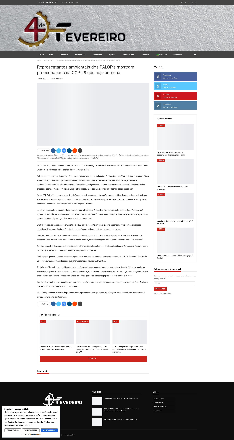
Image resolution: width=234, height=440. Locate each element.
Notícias (161, 126)
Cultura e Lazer (129, 55)
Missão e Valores (160, 407)
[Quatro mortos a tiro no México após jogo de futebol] (175, 240)
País (51, 55)
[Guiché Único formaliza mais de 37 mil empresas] (175, 171)
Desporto (145, 55)
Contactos (157, 410)
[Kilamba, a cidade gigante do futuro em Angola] (97, 422)
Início (41, 55)
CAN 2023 (163, 55)
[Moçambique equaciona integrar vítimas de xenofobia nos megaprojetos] (57, 332)
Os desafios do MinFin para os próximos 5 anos (121, 398)
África (42, 322)
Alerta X (64, 2)
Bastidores (97, 55)
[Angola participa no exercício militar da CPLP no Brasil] (175, 206)
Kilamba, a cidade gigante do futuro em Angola (120, 419)
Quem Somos (159, 399)
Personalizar (13, 430)
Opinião (112, 55)
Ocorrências (177, 55)
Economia (64, 55)
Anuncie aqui (73, 2)
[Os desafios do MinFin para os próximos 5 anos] (97, 401)
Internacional (80, 55)
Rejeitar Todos (31, 430)
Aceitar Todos (49, 430)
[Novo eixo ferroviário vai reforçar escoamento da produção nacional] (175, 137)
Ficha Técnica (159, 403)
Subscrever (160, 289)
